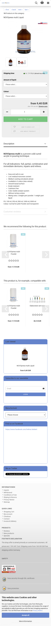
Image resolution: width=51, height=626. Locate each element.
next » (20, 10)
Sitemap (7, 502)
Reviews (7, 531)
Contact (7, 519)
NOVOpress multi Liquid (25, 366)
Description (9, 143)
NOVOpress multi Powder (13, 253)
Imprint (6, 490)
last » (27, 10)
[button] (7, 112)
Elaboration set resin (37, 306)
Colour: (6, 91)
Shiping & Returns (10, 497)
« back (13, 10)
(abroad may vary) (39, 73)
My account (8, 514)
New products (9, 533)
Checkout (7, 516)
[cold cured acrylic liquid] (25, 39)
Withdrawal (8, 492)
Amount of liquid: (10, 80)
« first (7, 10)
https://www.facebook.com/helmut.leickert (21, 429)
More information (25, 621)
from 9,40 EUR (25, 370)
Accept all (25, 615)
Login (25, 394)
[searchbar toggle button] (36, 3)
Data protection (13, 588)
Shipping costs (26, 546)
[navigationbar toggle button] (48, 3)
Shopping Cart (9, 512)
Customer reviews (12, 211)
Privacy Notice (37, 610)
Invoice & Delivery (10, 521)
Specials (7, 536)
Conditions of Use (10, 495)
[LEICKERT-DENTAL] (4, 3)
